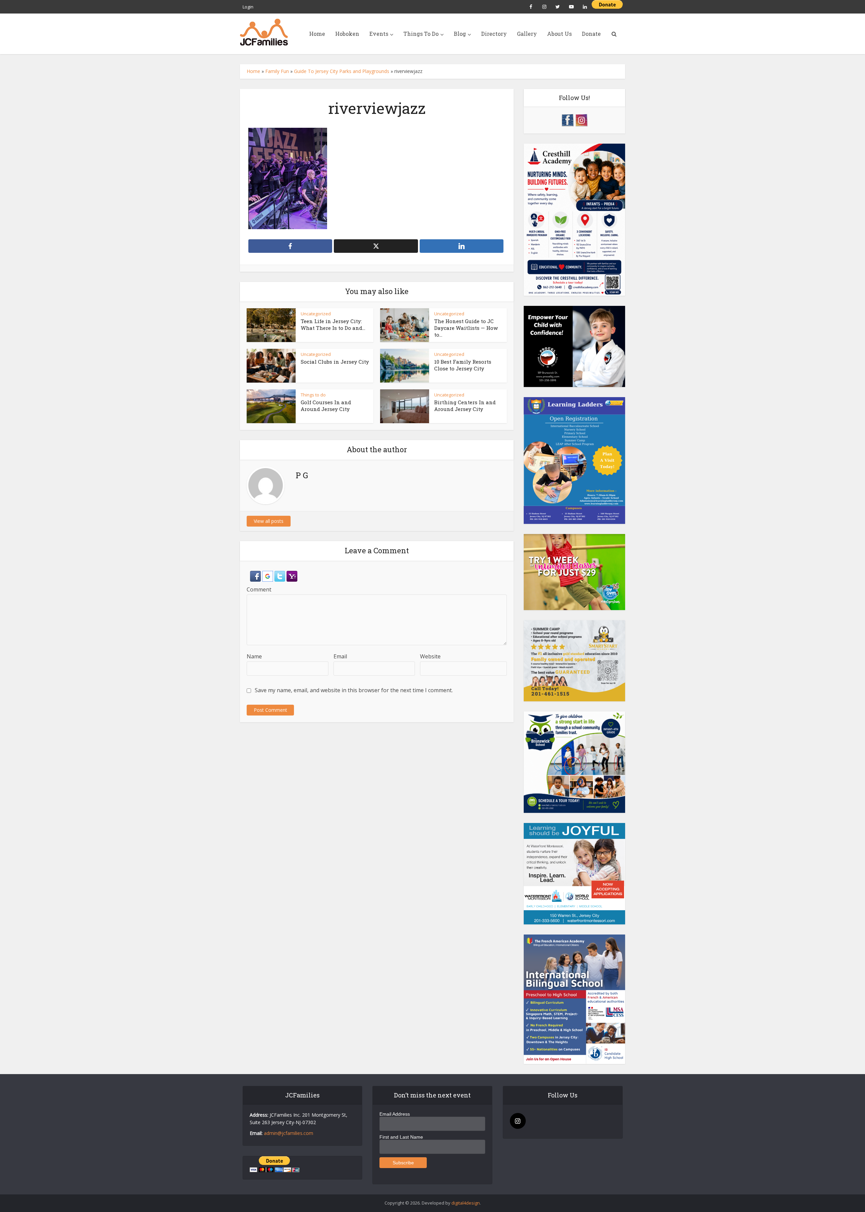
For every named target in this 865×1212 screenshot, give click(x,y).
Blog (460, 33)
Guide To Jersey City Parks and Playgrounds (341, 71)
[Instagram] (518, 1121)
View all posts (268, 521)
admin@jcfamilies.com (288, 1133)
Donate (591, 33)
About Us (559, 33)
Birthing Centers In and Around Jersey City (465, 405)
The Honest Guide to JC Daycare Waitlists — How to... (466, 328)
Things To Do (421, 33)
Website (430, 656)
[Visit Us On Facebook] (567, 119)
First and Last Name (401, 1137)
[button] (256, 575)
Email (340, 656)
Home (317, 33)
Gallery (527, 33)
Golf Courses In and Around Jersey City (326, 405)
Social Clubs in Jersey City (335, 361)
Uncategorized (316, 314)
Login (248, 7)
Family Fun (277, 71)
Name (254, 656)
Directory (494, 33)
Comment (259, 589)
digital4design (465, 1203)
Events (378, 33)
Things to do (313, 395)
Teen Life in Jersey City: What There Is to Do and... (333, 324)
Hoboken (347, 33)
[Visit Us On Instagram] (581, 119)
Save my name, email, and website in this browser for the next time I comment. (354, 690)
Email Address (394, 1114)
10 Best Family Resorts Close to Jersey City (462, 365)
